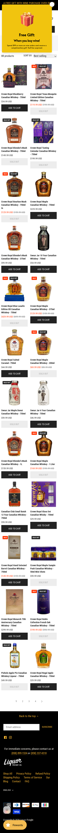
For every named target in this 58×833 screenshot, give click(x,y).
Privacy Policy (23, 773)
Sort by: (28, 55)
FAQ (27, 781)
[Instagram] (10, 737)
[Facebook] (5, 737)
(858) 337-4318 (39, 753)
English (7, 790)
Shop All (7, 773)
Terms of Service (33, 777)
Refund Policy (42, 773)
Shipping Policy (11, 777)
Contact (16, 781)
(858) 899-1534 (19, 753)
